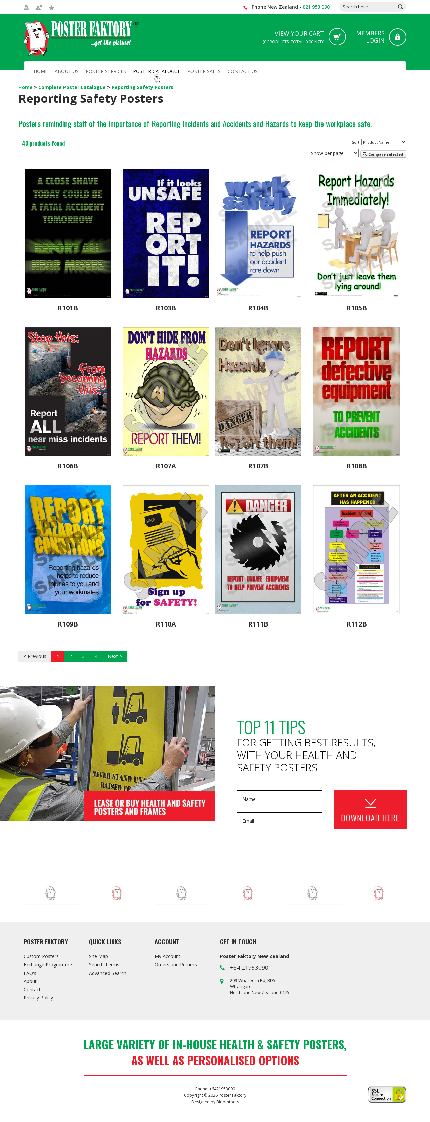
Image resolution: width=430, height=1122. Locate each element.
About (30, 981)
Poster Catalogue (156, 71)
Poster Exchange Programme (107, 754)
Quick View (67, 289)
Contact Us (243, 71)
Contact (32, 989)
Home (41, 71)
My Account (167, 956)
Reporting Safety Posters (142, 87)
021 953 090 (316, 7)
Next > (115, 656)
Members (370, 36)
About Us (67, 71)
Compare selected (385, 154)
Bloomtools (227, 1102)
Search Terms (104, 964)
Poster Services (106, 71)
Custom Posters (41, 956)
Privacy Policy (38, 997)
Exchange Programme (48, 964)
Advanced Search (107, 973)
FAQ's (30, 973)
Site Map (98, 956)
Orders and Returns (176, 964)
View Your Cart (293, 37)
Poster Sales (204, 71)
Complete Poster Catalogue (72, 87)
